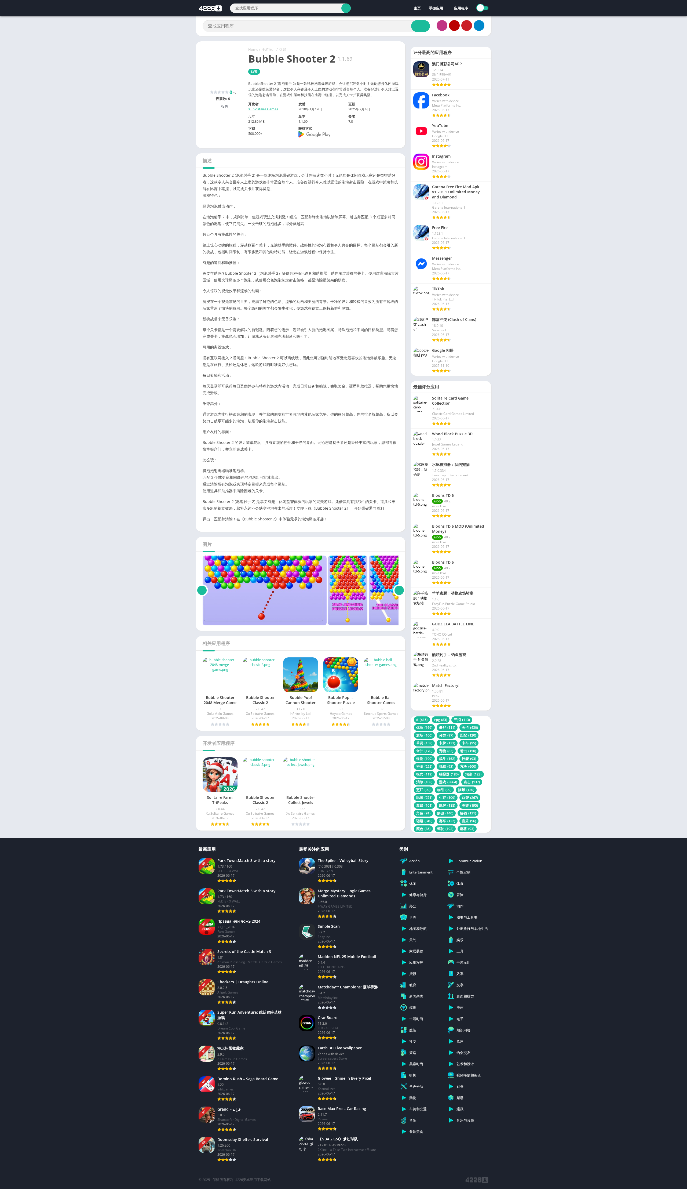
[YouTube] (454, 25)
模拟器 (449, 774)
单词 (424, 743)
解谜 (445, 813)
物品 (444, 789)
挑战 (446, 766)
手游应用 (436, 8)
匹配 (468, 735)
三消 (462, 719)
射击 (468, 750)
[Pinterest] (466, 25)
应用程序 (461, 8)
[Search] (346, 8)
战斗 (447, 758)
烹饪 (423, 789)
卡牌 (447, 743)
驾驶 (445, 828)
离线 (424, 805)
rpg (440, 719)
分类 (446, 735)
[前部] (202, 590)
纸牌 (447, 805)
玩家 (424, 797)
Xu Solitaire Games (263, 109)
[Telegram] (479, 25)
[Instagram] (442, 25)
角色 (423, 813)
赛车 (447, 820)
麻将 (467, 828)
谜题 (424, 820)
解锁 (468, 813)
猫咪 (466, 789)
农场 (424, 735)
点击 (472, 782)
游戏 (448, 782)
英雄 (470, 805)
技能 (469, 758)
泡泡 (473, 774)
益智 (282, 49)
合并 (424, 750)
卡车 (469, 743)
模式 (424, 774)
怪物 (424, 758)
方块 (468, 766)
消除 (424, 782)
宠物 (446, 750)
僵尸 (447, 727)
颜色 (423, 828)
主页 (417, 8)
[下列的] (399, 590)
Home (253, 49)
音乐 (469, 820)
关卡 (470, 727)
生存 (447, 797)
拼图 (424, 766)
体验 (424, 727)
